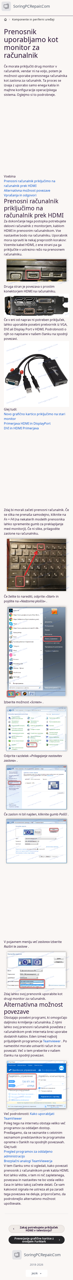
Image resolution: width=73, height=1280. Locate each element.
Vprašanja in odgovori (20, 195)
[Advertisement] (36, 135)
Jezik (35, 1273)
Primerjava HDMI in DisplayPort (27, 423)
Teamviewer (52, 1041)
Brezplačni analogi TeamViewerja (28, 1161)
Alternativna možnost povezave (27, 190)
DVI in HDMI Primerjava (21, 428)
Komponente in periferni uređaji (33, 19)
